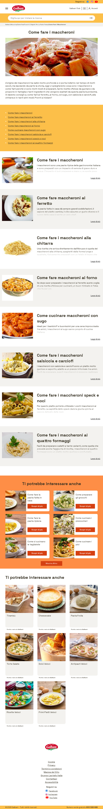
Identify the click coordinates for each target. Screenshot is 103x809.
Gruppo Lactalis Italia (51, 775)
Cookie (51, 762)
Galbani (7, 24)
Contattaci (51, 778)
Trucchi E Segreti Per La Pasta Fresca (36, 24)
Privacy (51, 765)
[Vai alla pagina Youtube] (96, 2)
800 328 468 (92, 807)
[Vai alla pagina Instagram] (92, 2)
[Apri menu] (7, 8)
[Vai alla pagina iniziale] (18, 8)
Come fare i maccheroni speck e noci (27, 138)
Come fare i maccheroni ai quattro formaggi (30, 143)
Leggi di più (95, 178)
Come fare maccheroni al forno (24, 125)
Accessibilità (51, 782)
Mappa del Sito (51, 772)
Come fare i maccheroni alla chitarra (26, 121)
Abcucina (14, 24)
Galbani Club (74, 8)
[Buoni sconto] (85, 8)
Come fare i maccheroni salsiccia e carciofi (30, 134)
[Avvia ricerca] (89, 18)
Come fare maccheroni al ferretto (25, 117)
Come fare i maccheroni (20, 112)
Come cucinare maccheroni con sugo (27, 130)
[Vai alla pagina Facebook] (87, 2)
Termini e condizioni (51, 768)
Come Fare (20, 24)
